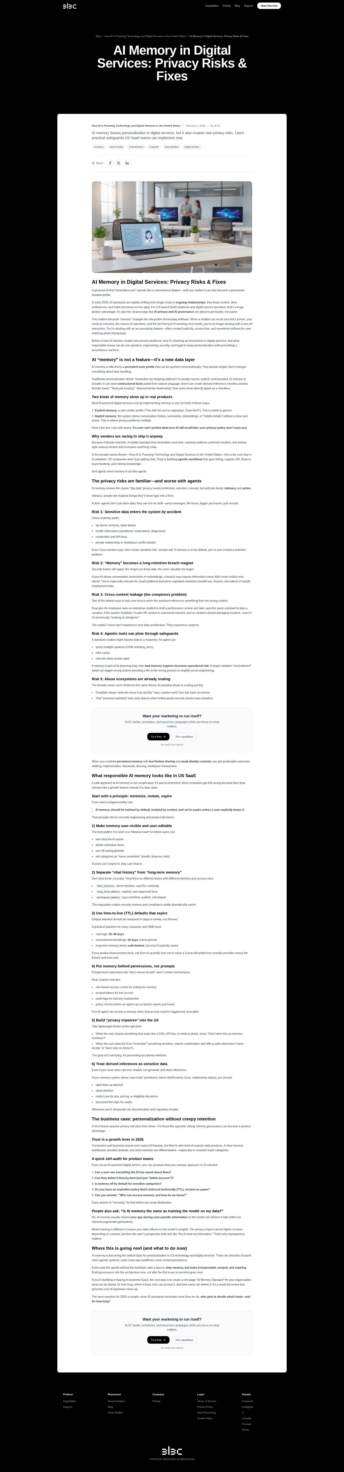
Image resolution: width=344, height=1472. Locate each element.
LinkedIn (247, 1418)
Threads (246, 1424)
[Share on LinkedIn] (127, 163)
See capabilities (184, 736)
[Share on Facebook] (110, 163)
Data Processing (206, 1412)
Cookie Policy (204, 1418)
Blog (237, 5)
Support (248, 5)
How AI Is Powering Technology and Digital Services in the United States (145, 36)
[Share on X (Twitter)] (118, 163)
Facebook (247, 1401)
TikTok (245, 1429)
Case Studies (115, 1412)
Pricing (226, 5)
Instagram (247, 1406)
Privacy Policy (205, 1406)
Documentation (116, 1401)
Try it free (156, 736)
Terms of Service (206, 1401)
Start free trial (269, 5)
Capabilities (211, 5)
